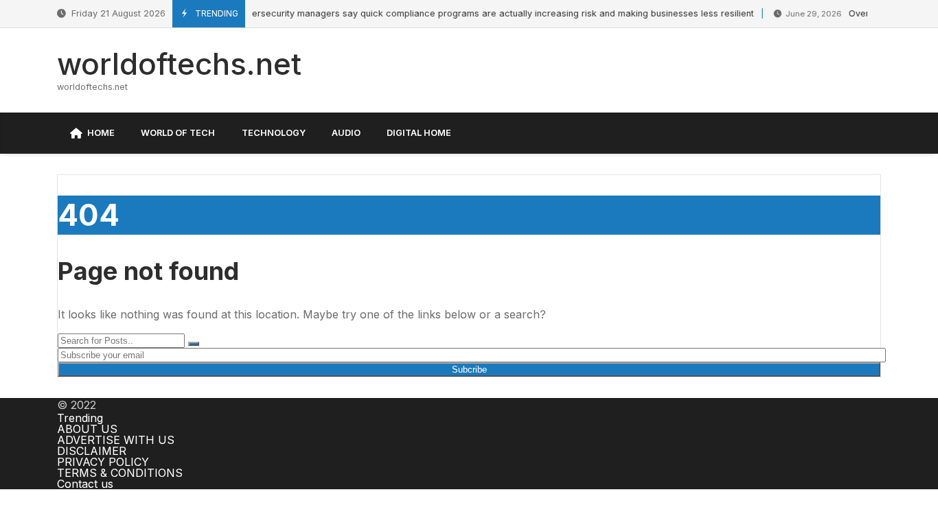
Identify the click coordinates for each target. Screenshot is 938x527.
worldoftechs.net (179, 63)
